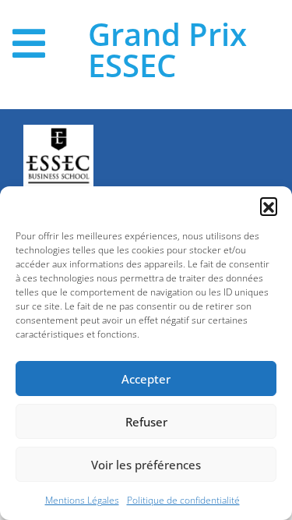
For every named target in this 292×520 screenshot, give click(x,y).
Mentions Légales (82, 500)
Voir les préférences (146, 464)
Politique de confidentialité (183, 500)
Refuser (146, 422)
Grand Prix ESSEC (167, 50)
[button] (268, 206)
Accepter (146, 379)
